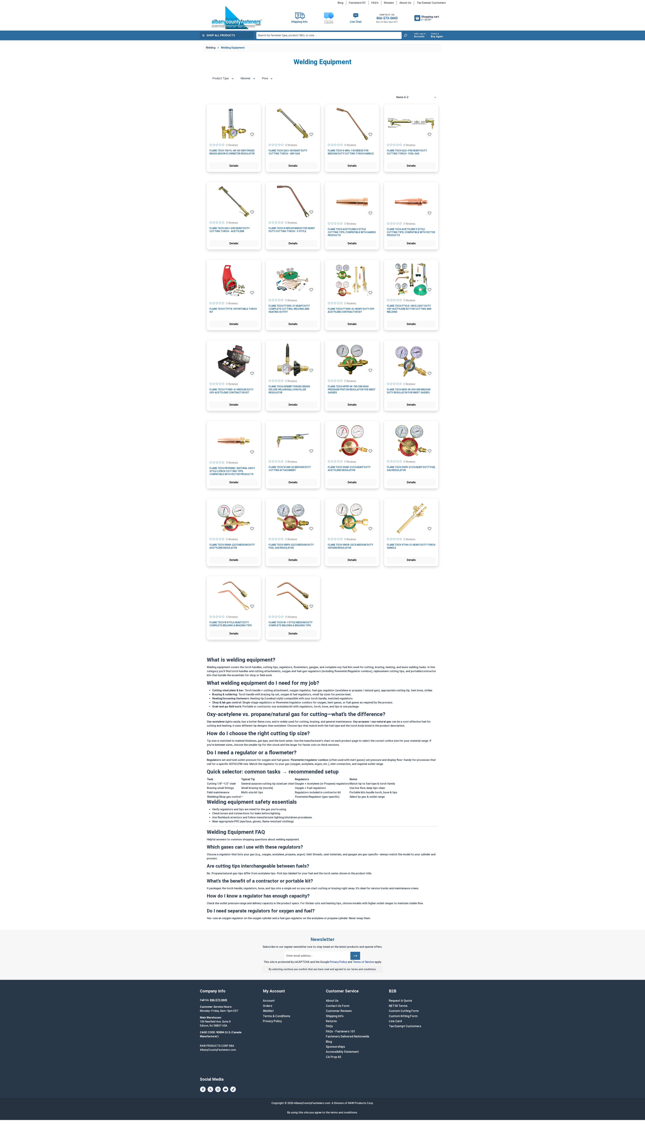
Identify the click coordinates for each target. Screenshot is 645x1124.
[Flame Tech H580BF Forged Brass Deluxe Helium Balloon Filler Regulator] (293, 360)
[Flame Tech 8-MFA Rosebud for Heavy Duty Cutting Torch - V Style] (293, 201)
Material (246, 78)
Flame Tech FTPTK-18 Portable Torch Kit (233, 310)
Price (265, 78)
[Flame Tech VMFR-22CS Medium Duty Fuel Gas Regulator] (293, 518)
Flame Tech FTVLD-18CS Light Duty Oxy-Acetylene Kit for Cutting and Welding (409, 308)
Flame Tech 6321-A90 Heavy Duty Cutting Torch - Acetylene (229, 230)
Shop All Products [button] (220, 35)
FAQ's (374, 2)
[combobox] (329, 35)
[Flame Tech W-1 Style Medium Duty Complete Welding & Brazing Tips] (293, 595)
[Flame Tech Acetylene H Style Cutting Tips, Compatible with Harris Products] (352, 202)
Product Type (220, 78)
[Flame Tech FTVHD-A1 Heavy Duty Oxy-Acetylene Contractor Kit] (352, 280)
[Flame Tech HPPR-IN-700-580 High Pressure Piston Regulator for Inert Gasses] (352, 360)
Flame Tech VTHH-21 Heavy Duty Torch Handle (411, 546)
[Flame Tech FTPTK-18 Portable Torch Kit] (233, 280)
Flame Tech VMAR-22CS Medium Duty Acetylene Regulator (232, 546)
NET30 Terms (398, 1006)
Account (269, 1000)
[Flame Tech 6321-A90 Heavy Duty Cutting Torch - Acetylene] (233, 201)
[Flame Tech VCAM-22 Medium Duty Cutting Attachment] (293, 440)
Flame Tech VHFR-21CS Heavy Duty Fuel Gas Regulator (411, 469)
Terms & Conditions (276, 1016)
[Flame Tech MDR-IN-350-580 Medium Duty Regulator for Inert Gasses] (411, 361)
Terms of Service (363, 962)
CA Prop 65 (333, 1057)
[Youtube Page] (225, 1089)
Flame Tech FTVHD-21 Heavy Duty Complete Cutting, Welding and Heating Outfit (289, 308)
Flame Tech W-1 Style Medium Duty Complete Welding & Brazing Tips (290, 624)
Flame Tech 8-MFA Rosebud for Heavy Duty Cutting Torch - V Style (292, 230)
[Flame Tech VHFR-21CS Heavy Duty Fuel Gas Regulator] (411, 440)
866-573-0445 (387, 18)
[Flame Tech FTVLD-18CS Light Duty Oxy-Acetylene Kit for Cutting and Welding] (411, 279)
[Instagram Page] (218, 1089)
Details (233, 165)
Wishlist (268, 1011)
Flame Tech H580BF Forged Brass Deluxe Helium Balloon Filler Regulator (289, 389)
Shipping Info (335, 1016)
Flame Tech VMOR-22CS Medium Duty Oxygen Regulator (350, 546)
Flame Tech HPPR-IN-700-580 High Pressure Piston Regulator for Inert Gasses (352, 389)
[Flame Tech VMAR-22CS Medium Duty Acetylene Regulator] (233, 518)
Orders (267, 1006)
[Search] (405, 35)
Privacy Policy (338, 962)
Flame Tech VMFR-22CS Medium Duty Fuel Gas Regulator (291, 546)
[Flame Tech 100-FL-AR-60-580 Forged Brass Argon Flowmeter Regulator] (233, 124)
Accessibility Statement (342, 1051)
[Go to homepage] (237, 17)
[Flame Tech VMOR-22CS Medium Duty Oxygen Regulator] (352, 518)
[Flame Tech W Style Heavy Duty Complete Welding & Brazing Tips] (233, 595)
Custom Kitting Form (403, 1016)
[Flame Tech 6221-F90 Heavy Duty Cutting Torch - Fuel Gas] (411, 124)
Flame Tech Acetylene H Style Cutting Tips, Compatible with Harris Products (352, 232)
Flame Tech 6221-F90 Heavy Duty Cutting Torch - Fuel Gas (407, 152)
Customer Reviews (339, 1011)
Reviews (389, 2)
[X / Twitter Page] (210, 1089)
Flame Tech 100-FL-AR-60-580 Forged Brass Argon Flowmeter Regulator (232, 152)
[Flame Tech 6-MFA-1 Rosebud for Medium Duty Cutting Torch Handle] (352, 124)
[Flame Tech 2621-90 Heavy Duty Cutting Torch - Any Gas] (293, 124)
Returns (331, 1021)
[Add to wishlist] (252, 134)
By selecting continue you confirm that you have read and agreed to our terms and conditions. (322, 969)
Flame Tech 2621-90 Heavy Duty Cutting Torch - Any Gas (288, 152)
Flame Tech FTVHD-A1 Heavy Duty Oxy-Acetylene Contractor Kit (351, 310)
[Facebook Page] (203, 1089)
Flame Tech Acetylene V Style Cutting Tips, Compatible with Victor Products (411, 232)
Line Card (395, 1021)
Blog (340, 2)
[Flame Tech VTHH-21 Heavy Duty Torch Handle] (411, 518)
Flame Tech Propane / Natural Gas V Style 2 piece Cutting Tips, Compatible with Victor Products (232, 471)
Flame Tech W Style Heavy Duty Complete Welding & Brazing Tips (230, 624)
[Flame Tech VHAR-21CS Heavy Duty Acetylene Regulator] (352, 440)
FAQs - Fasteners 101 (340, 1031)
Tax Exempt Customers (431, 2)
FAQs (329, 1026)
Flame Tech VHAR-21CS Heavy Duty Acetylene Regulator (349, 469)
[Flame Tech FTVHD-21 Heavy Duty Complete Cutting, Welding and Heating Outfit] (293, 279)
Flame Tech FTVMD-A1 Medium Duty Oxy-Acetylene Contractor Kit (231, 391)
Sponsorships (335, 1046)
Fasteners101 (357, 2)
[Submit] (355, 956)
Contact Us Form (337, 1006)
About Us (405, 2)
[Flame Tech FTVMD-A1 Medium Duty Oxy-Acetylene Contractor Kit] (233, 361)
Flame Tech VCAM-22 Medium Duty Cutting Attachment (290, 469)
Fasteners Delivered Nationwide (347, 1036)
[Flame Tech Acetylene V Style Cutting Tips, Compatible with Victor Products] (411, 202)
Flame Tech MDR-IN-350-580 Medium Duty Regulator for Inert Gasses (408, 391)
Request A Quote (400, 1000)
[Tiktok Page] (233, 1089)
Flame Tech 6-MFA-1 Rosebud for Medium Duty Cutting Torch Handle (351, 152)
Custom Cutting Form (404, 1011)
